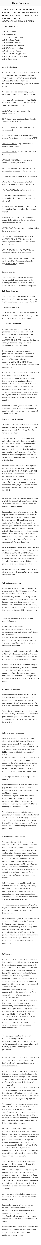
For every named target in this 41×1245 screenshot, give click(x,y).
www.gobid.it (10, 280)
